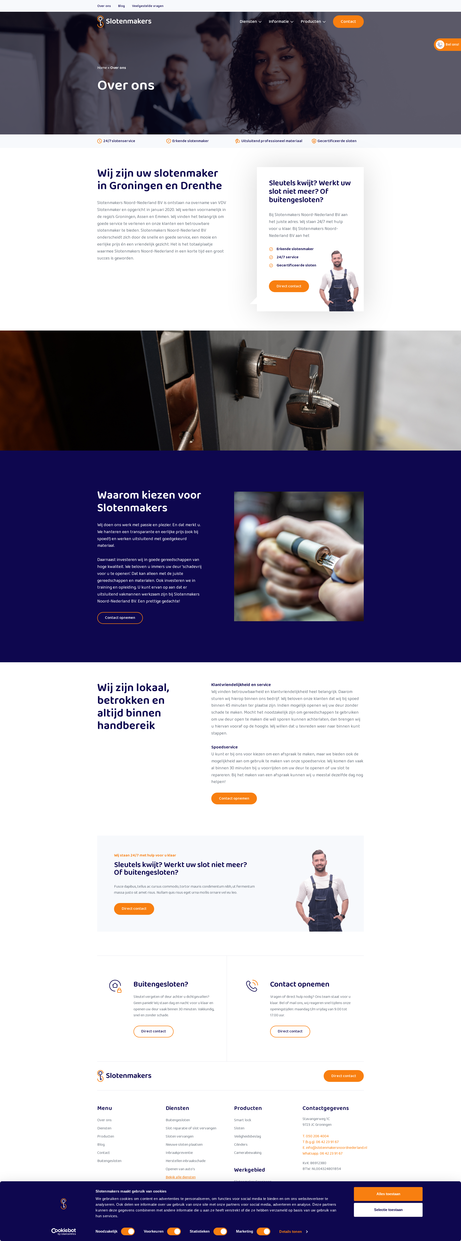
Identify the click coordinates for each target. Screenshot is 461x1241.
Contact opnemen (120, 618)
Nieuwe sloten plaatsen (184, 1145)
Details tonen (290, 1231)
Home (102, 68)
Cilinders (241, 1145)
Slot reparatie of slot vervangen (191, 1128)
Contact (348, 21)
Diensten (248, 21)
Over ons (104, 6)
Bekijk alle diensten (181, 1177)
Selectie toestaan (388, 1210)
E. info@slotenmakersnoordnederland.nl (335, 1148)
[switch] (174, 1231)
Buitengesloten (109, 1161)
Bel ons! (452, 45)
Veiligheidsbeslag (247, 1136)
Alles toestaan (388, 1194)
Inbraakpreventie (179, 1153)
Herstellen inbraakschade (186, 1161)
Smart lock (242, 1120)
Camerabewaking (247, 1153)
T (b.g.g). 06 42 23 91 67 (321, 1142)
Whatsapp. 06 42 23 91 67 (322, 1154)
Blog (121, 6)
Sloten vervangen (180, 1136)
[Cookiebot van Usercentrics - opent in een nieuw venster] (64, 1231)
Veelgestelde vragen (148, 6)
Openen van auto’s (180, 1169)
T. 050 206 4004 (316, 1136)
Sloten (239, 1128)
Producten (311, 21)
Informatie (279, 21)
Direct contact (289, 286)
